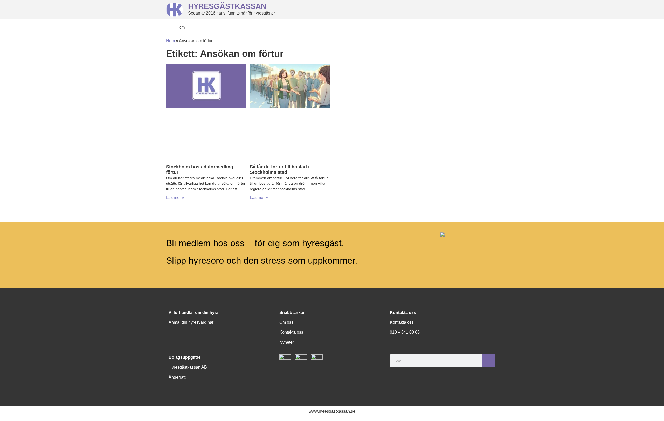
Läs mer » (175, 197)
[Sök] (488, 360)
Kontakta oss (291, 332)
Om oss (286, 322)
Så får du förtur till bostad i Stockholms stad (279, 169)
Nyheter (286, 342)
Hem (170, 41)
